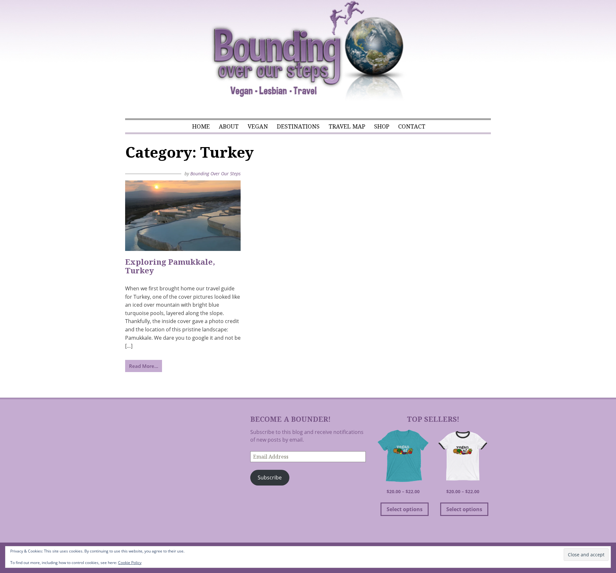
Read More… (143, 366)
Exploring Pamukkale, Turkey (170, 266)
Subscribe (270, 477)
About (229, 126)
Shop (381, 126)
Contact (411, 126)
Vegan (258, 126)
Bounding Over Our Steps (215, 173)
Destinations (298, 126)
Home (201, 126)
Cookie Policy (129, 562)
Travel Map (347, 126)
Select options (405, 509)
